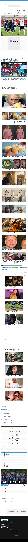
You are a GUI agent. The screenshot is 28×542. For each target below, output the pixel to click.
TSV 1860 (4, 265)
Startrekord (20, 265)
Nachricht (11, 529)
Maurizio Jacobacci (8, 265)
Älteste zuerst (25, 272)
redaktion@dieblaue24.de (3, 533)
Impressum (12, 540)
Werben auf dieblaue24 (19, 540)
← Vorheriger (2, 8)
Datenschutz (15, 540)
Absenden (17, 535)
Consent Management (24, 540)
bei (15, 414)
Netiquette (9, 540)
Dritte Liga (16, 265)
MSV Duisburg (12, 265)
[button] (3, 267)
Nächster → (25, 8)
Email (10, 526)
